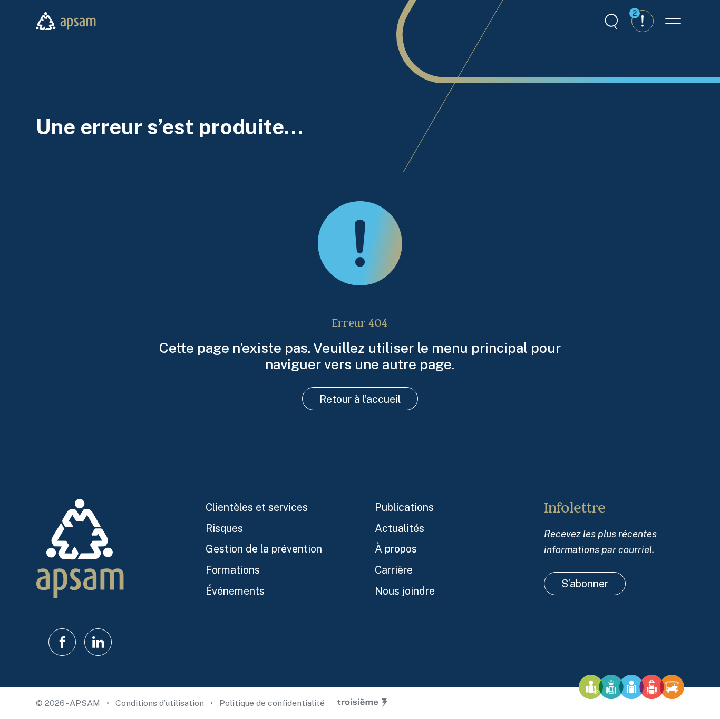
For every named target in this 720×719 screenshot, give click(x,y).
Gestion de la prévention (264, 549)
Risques (224, 528)
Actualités (399, 528)
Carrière (394, 570)
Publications (404, 507)
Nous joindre (405, 591)
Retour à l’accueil (360, 399)
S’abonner (584, 583)
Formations (233, 570)
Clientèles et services (257, 507)
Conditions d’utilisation (160, 703)
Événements (235, 591)
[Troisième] (362, 702)
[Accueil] (66, 21)
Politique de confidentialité (272, 703)
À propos (396, 549)
